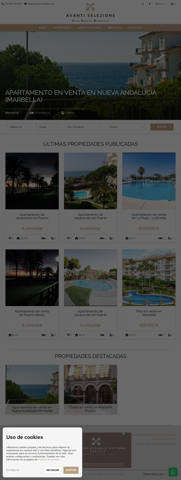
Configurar (12, 469)
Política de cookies (48, 459)
